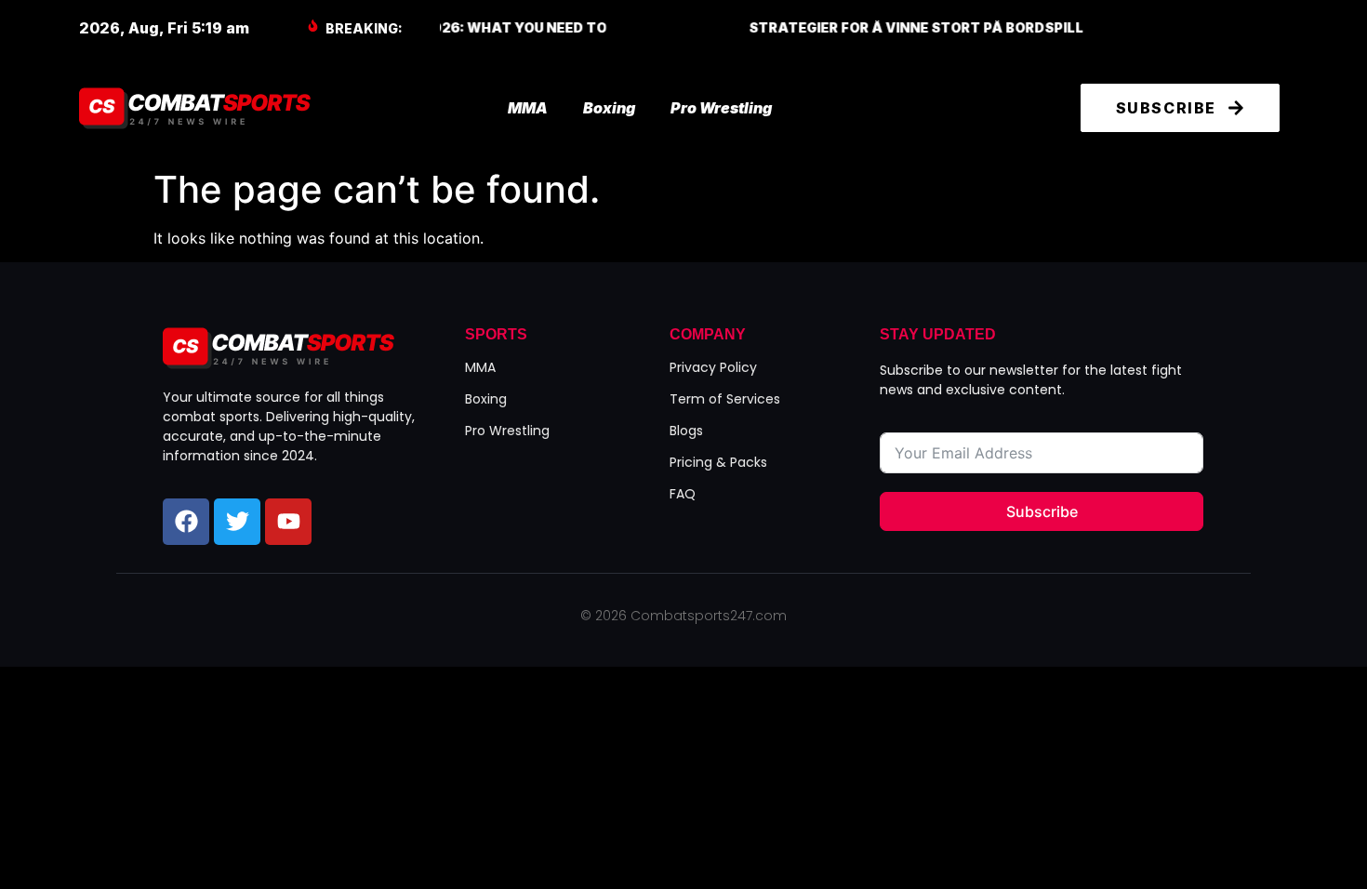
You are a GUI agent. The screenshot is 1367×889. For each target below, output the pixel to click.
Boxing (609, 108)
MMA (528, 108)
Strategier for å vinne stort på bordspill (734, 27)
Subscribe (1042, 511)
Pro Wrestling (721, 108)
